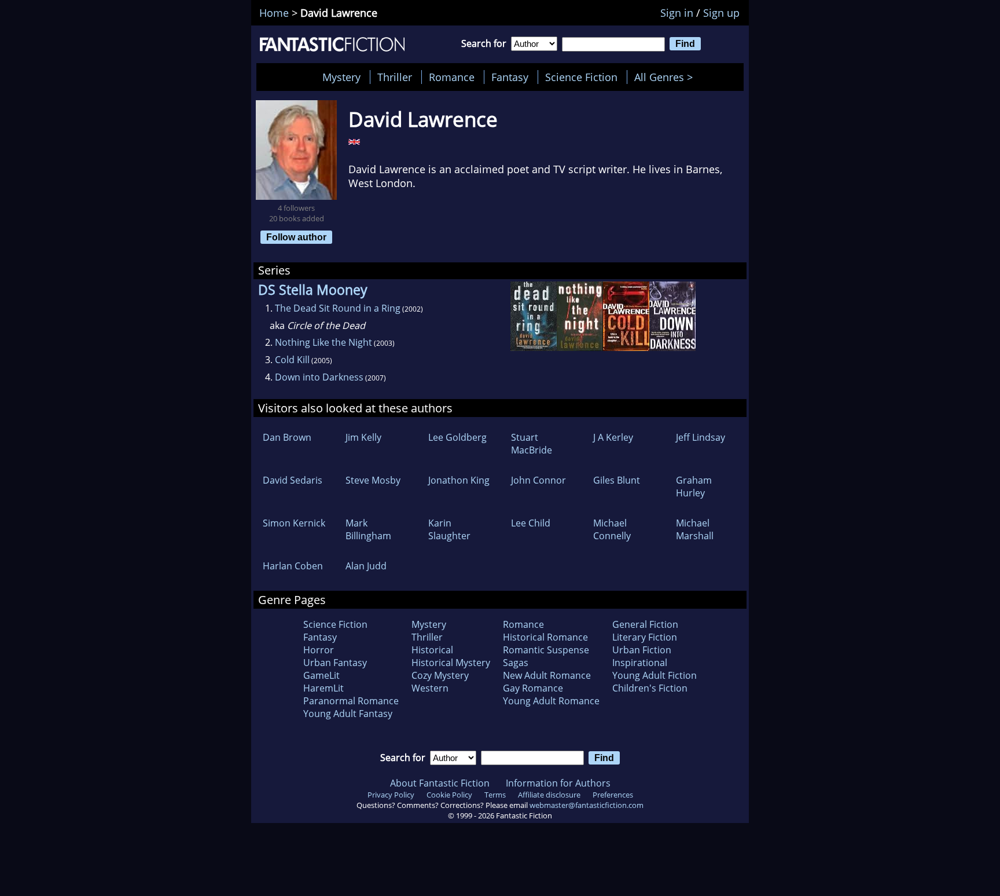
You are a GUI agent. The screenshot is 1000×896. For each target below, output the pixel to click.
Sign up (721, 13)
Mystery (341, 77)
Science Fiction (581, 77)
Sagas (515, 662)
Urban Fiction (641, 649)
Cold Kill (292, 359)
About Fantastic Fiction (440, 783)
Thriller (394, 77)
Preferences (613, 794)
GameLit (321, 675)
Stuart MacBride (531, 443)
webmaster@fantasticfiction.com (587, 805)
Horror (318, 649)
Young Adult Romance (551, 700)
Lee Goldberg (457, 437)
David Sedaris (292, 480)
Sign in (676, 13)
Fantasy (509, 77)
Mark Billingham (368, 529)
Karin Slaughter (449, 529)
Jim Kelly (363, 437)
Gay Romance (533, 688)
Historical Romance (545, 637)
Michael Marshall (695, 529)
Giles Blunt (616, 480)
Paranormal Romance (351, 700)
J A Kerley (613, 437)
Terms (495, 794)
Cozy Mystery (440, 675)
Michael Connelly (612, 529)
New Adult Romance (547, 675)
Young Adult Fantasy (347, 713)
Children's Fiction (650, 688)
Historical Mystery (450, 662)
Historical (432, 649)
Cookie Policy (449, 794)
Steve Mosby (372, 480)
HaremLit (323, 688)
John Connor (538, 480)
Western (429, 688)
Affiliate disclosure (549, 794)
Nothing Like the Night (323, 342)
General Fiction (645, 624)
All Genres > (666, 77)
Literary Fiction (644, 637)
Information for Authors (558, 783)
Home (274, 13)
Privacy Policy (390, 794)
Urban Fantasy (335, 662)
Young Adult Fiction (654, 675)
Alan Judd (366, 565)
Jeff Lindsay (700, 437)
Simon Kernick (294, 523)
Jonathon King (459, 480)
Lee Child (530, 523)
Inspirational (639, 662)
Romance (452, 77)
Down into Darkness (319, 377)
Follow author (296, 237)
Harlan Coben (293, 565)
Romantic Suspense (546, 649)
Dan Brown (287, 437)
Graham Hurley (694, 486)
